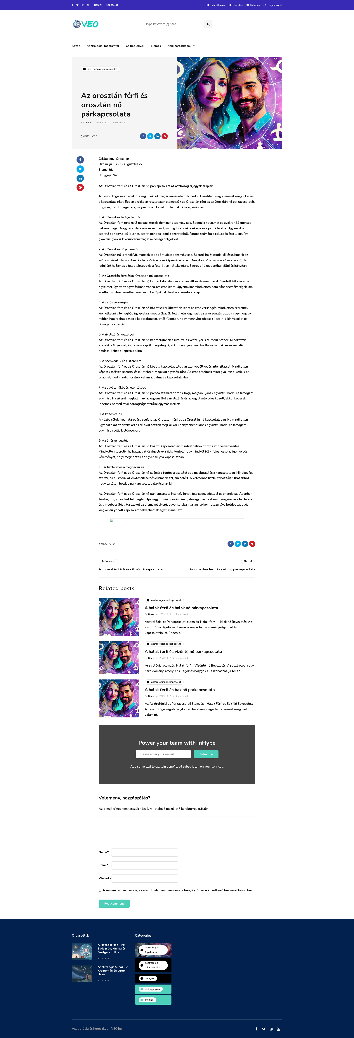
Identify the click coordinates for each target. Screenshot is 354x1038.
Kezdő (76, 46)
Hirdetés (238, 5)
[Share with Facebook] (143, 136)
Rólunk (98, 5)
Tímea (87, 122)
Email (103, 865)
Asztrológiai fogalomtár (103, 46)
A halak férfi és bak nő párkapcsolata (180, 690)
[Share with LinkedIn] (157, 136)
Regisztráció (275, 5)
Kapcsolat (112, 5)
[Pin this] (165, 136)
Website (105, 878)
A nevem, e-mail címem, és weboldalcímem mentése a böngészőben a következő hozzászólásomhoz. (178, 890)
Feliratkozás (218, 5)
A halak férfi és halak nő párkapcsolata (181, 608)
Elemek (156, 46)
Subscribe (206, 754)
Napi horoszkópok (179, 46)
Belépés (255, 5)
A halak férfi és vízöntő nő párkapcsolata (183, 651)
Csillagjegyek (135, 46)
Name (104, 852)
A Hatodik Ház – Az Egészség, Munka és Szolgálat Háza (112, 948)
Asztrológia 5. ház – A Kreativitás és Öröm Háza (113, 970)
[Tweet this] (150, 136)
